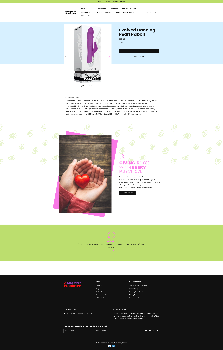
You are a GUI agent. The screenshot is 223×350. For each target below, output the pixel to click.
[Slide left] (66, 56)
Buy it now (139, 56)
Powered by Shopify (120, 343)
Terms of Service (134, 298)
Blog (97, 289)
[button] (147, 12)
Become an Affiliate (102, 295)
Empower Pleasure (107, 343)
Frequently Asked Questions (138, 286)
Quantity (121, 42)
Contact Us (100, 301)
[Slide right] (109, 56)
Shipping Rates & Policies (137, 292)
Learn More (127, 192)
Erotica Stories (101, 292)
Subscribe (101, 330)
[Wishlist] (155, 12)
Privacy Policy (133, 295)
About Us (99, 286)
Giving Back (100, 298)
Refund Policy (133, 289)
